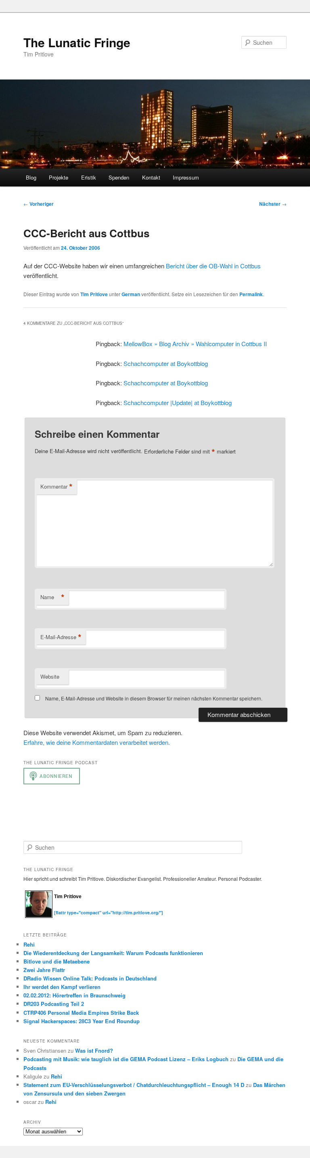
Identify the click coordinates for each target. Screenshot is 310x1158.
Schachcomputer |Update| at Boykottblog (178, 402)
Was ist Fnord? (94, 1050)
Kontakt (151, 177)
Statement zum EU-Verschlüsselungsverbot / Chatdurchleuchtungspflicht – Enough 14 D (133, 1085)
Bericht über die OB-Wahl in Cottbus (213, 265)
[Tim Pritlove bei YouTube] (82, 908)
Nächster (273, 203)
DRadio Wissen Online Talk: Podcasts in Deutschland (90, 978)
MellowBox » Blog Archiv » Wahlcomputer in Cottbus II (195, 343)
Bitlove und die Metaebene (56, 961)
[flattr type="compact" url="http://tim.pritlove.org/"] (108, 912)
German (130, 294)
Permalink (251, 294)
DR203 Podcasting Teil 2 (53, 1004)
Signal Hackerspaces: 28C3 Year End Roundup (81, 1021)
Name (52, 597)
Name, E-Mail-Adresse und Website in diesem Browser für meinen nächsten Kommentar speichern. (153, 698)
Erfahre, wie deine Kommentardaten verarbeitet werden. (96, 742)
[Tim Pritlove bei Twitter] (58, 908)
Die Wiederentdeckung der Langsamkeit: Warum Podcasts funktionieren (113, 953)
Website (49, 676)
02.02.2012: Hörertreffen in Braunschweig (74, 995)
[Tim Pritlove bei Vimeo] (66, 908)
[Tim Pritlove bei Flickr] (74, 908)
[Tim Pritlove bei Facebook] (97, 908)
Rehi (29, 944)
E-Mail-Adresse (61, 637)
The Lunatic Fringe (76, 42)
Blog (31, 177)
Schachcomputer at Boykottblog (166, 363)
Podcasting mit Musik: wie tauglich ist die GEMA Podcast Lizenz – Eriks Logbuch (125, 1059)
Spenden (119, 177)
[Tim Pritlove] (38, 916)
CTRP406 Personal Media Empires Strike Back (81, 1012)
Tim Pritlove (94, 294)
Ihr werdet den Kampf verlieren (62, 987)
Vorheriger (38, 203)
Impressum (186, 177)
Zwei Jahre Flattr (44, 970)
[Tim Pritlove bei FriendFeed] (90, 908)
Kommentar (56, 486)
